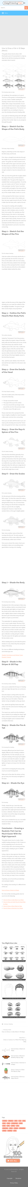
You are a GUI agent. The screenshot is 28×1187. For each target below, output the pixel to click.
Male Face (5, 1128)
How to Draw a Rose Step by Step (12, 906)
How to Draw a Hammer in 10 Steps (13, 908)
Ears (4, 1123)
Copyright (9, 1178)
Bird (16, 1120)
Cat (20, 1120)
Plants (4, 1130)
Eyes (9, 1123)
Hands (13, 1125)
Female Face (14, 1123)
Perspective (22, 1128)
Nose (11, 1128)
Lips (18, 1125)
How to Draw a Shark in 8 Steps (10, 890)
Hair (8, 1125)
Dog (24, 1120)
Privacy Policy (14, 1183)
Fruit (4, 1125)
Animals (6, 1024)
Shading (11, 1024)
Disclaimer (18, 1178)
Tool (15, 1130)
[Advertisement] (14, 29)
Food (21, 1123)
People (16, 1128)
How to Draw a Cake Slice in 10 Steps (13, 900)
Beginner (11, 1120)
